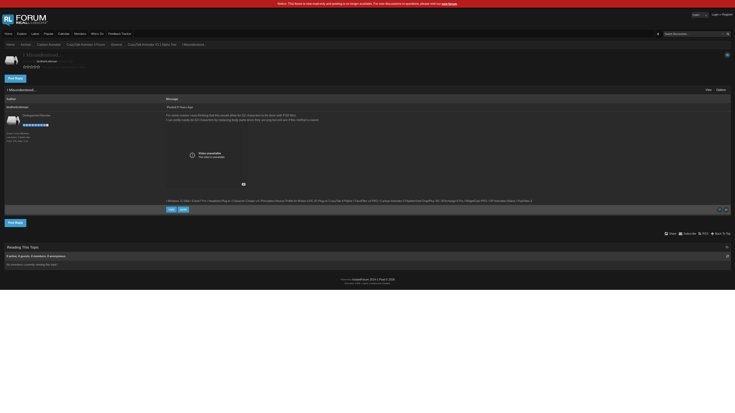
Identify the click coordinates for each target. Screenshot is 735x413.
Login (715, 14)
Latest (35, 33)
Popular (48, 33)
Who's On (97, 33)
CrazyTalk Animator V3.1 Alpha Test (152, 44)
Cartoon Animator (49, 44)
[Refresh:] (727, 256)
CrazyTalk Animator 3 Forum (86, 44)
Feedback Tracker (119, 33)
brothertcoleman (47, 61)
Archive (26, 44)
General (116, 44)
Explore (22, 33)
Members (80, 33)
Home (8, 33)
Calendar (63, 33)
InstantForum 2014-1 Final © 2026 (373, 279)
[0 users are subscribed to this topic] (727, 55)
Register (727, 14)
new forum (449, 4)
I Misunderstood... (194, 44)
